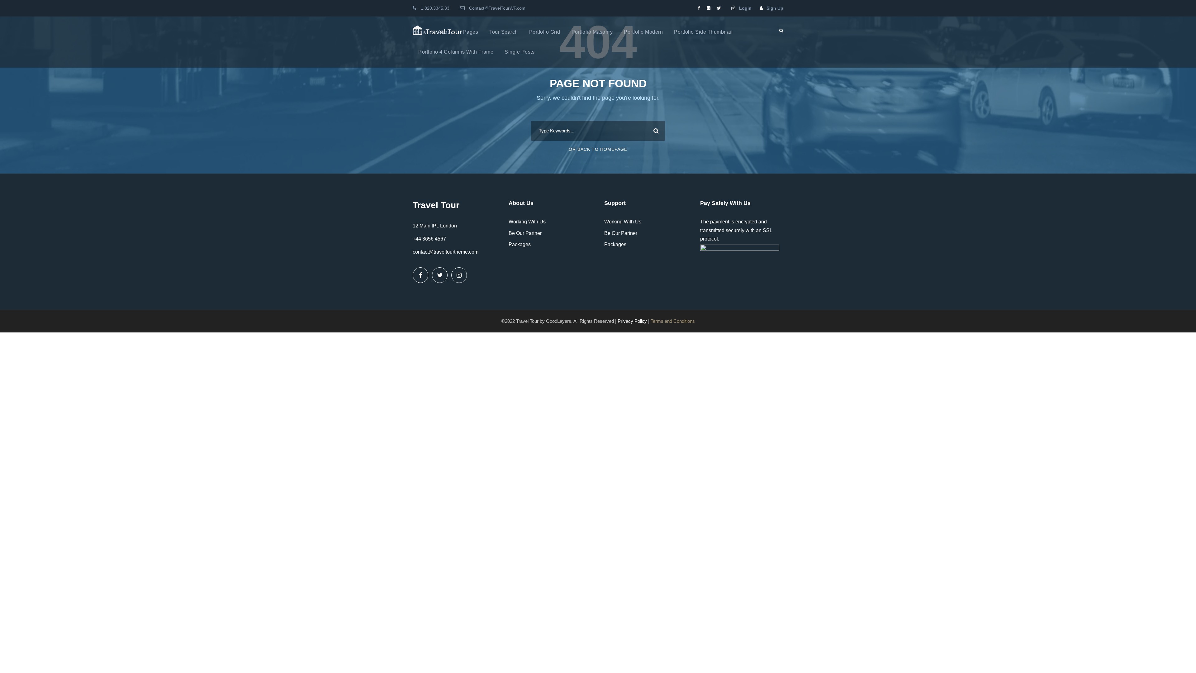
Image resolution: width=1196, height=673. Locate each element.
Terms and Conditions (673, 321)
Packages (520, 244)
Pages (470, 32)
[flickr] (708, 8)
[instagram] (459, 275)
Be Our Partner (525, 233)
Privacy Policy (632, 321)
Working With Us (527, 221)
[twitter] (719, 8)
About (445, 32)
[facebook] (699, 8)
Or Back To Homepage (598, 149)
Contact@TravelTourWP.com (497, 8)
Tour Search (503, 32)
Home (420, 32)
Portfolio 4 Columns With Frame (455, 52)
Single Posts (519, 52)
